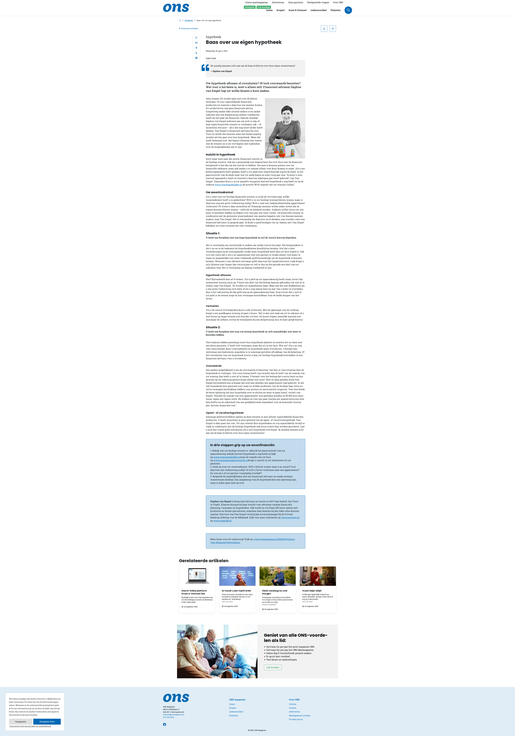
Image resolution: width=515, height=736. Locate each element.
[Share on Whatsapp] (196, 37)
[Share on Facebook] (196, 47)
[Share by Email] (196, 42)
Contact (292, 708)
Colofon (292, 704)
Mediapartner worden (299, 715)
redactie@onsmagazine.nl (173, 714)
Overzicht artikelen (189, 28)
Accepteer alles (47, 721)
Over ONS (338, 2)
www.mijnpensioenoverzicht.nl (231, 460)
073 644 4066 (168, 717)
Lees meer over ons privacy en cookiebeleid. (30, 726)
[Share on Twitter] (196, 52)
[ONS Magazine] (176, 7)
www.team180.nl (223, 520)
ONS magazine (237, 699)
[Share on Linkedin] (196, 58)
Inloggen (250, 7)
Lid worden (264, 7)
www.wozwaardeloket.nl (228, 184)
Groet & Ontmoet (298, 10)
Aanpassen (20, 721)
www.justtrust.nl (290, 517)
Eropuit (281, 10)
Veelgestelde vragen (318, 2)
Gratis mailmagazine (256, 2)
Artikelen (189, 20)
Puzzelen (336, 10)
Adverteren (278, 2)
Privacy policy (296, 719)
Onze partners (295, 2)
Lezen (269, 10)
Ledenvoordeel (319, 10)
